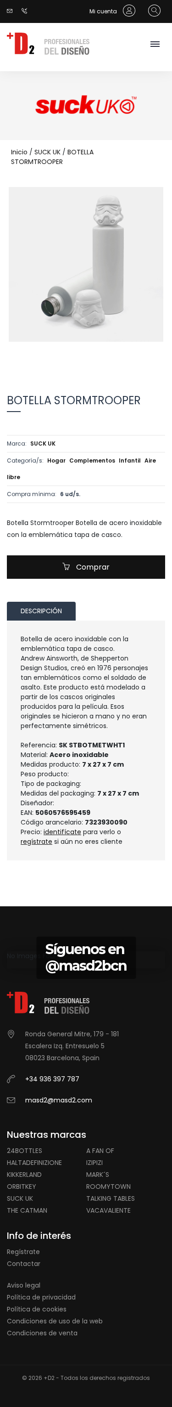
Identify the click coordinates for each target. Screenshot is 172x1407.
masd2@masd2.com (58, 1100)
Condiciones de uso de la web (55, 1321)
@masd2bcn (86, 965)
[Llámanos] (27, 11)
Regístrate (23, 1251)
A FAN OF (100, 1150)
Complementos (92, 460)
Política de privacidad (41, 1297)
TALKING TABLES (110, 1198)
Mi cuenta (103, 11)
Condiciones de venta (42, 1333)
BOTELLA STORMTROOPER (52, 156)
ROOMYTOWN (108, 1186)
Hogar (56, 460)
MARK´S (97, 1174)
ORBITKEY (21, 1186)
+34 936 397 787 (52, 1079)
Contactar (23, 1263)
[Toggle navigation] (154, 44)
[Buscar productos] (152, 11)
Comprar (92, 567)
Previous (65, 355)
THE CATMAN (27, 1210)
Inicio (19, 152)
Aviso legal (23, 1285)
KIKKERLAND (24, 1174)
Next (107, 355)
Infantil (130, 460)
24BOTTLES (24, 1150)
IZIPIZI (94, 1162)
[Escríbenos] (12, 11)
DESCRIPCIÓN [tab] (41, 611)
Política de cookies (37, 1309)
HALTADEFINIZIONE (34, 1162)
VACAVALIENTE (108, 1210)
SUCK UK (47, 152)
